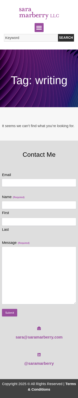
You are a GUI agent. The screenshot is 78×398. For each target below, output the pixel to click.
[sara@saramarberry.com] (39, 328)
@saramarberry (39, 363)
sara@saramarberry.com (39, 337)
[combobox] (31, 38)
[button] (39, 27)
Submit (9, 312)
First (5, 213)
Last (5, 230)
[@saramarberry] (39, 354)
